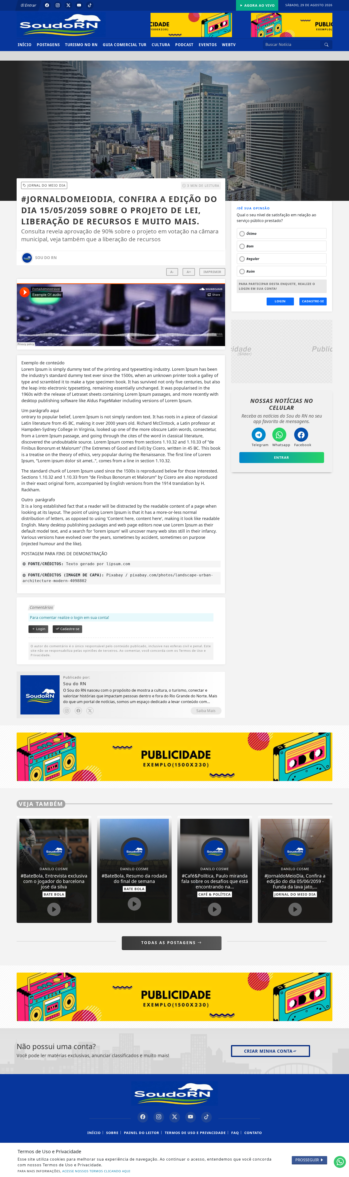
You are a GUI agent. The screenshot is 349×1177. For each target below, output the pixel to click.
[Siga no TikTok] (90, 5)
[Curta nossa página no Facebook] (142, 1117)
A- (172, 272)
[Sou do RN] (61, 24)
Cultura (161, 44)
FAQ (235, 1132)
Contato (253, 1132)
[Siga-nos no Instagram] (158, 1117)
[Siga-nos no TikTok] (206, 1117)
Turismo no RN (81, 44)
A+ (189, 272)
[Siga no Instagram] (57, 5)
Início (25, 44)
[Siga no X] (68, 5)
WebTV (229, 44)
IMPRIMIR (212, 272)
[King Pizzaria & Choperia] (237, 25)
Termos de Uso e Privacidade (195, 1132)
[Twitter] (90, 710)
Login (40, 629)
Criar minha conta (268, 1051)
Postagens (48, 44)
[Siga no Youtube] (79, 5)
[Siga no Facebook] (47, 5)
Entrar (30, 5)
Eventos (208, 44)
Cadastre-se (69, 629)
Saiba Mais (206, 710)
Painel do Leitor (141, 1132)
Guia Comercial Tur (124, 44)
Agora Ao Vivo (259, 5)
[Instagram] (66, 710)
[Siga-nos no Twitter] (174, 1117)
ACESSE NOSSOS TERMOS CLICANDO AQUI (96, 1171)
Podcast (184, 44)
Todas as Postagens (169, 942)
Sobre (112, 1132)
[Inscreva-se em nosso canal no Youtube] (190, 1117)
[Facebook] (78, 710)
